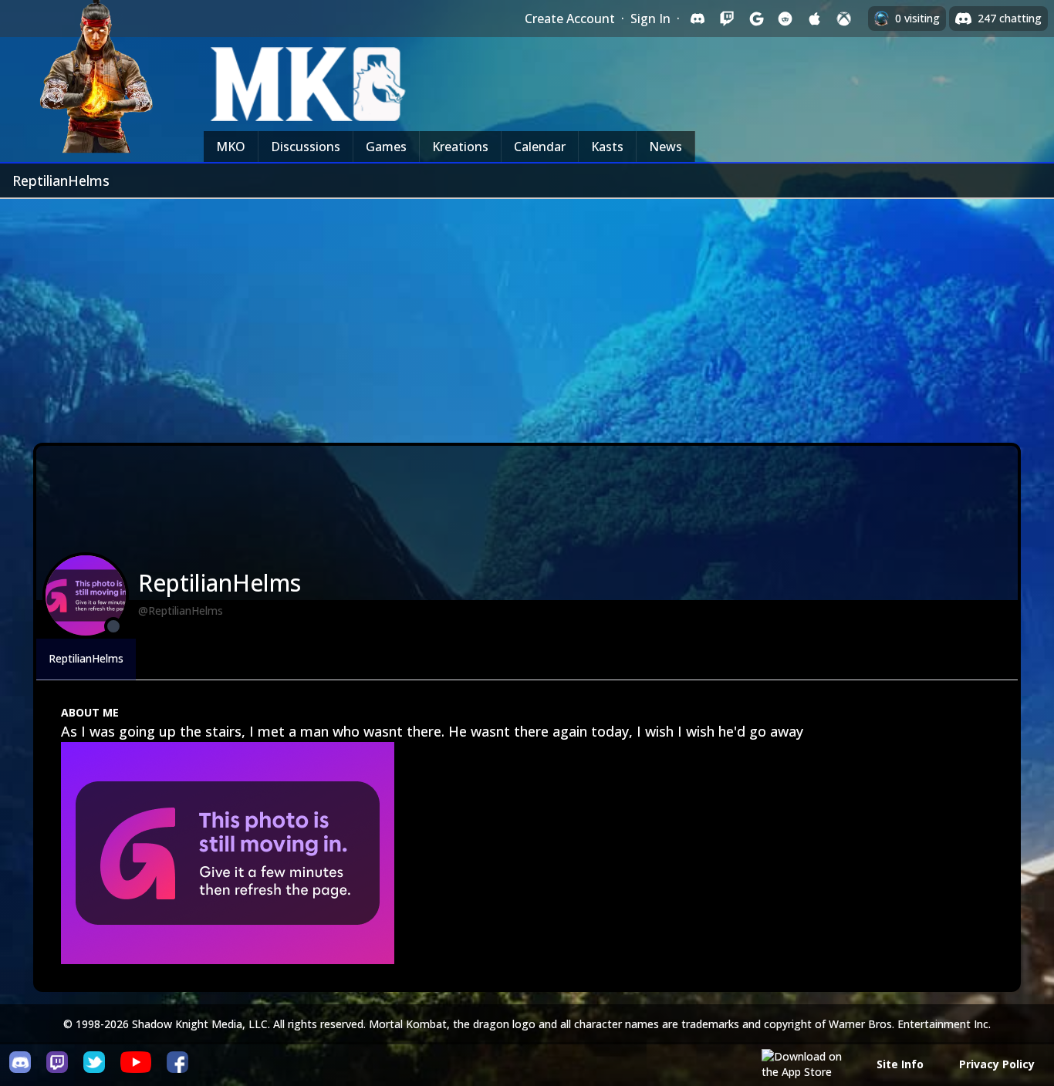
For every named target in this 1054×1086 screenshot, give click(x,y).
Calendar (540, 146)
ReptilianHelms (86, 658)
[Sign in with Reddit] (785, 18)
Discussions (305, 146)
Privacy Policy (997, 1064)
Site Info (900, 1064)
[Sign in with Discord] (697, 18)
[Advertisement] (527, 315)
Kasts (607, 146)
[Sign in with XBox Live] (844, 18)
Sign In (650, 18)
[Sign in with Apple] (814, 18)
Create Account (570, 18)
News (665, 146)
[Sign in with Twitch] (726, 18)
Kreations (460, 146)
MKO (230, 146)
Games (386, 146)
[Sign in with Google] (756, 18)
